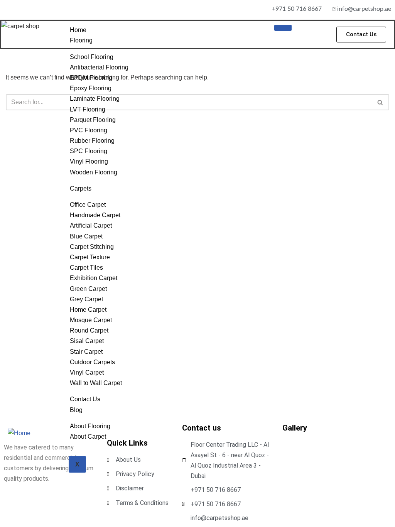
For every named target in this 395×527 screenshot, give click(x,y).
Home (78, 30)
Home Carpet (88, 309)
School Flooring (91, 57)
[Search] (380, 102)
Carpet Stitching (92, 246)
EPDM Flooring (91, 77)
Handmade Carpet (95, 215)
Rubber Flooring (92, 140)
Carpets (80, 188)
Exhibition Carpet (93, 278)
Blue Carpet (86, 236)
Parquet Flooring (93, 120)
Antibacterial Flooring (99, 67)
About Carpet (88, 436)
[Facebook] (9, 9)
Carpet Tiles (86, 267)
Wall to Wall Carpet (96, 383)
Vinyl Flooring (89, 161)
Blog (76, 410)
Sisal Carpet (87, 341)
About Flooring (90, 426)
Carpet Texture (90, 257)
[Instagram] (21, 9)
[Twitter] (33, 9)
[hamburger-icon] (283, 28)
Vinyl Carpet (87, 372)
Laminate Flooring (95, 98)
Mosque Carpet (91, 320)
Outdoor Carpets (92, 362)
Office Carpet (88, 204)
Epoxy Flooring (90, 88)
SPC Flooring (88, 151)
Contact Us (85, 399)
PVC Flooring (88, 130)
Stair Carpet (86, 351)
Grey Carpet (86, 299)
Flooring (81, 40)
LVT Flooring (87, 109)
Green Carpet (88, 288)
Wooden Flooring (93, 172)
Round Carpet (89, 330)
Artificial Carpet (91, 225)
